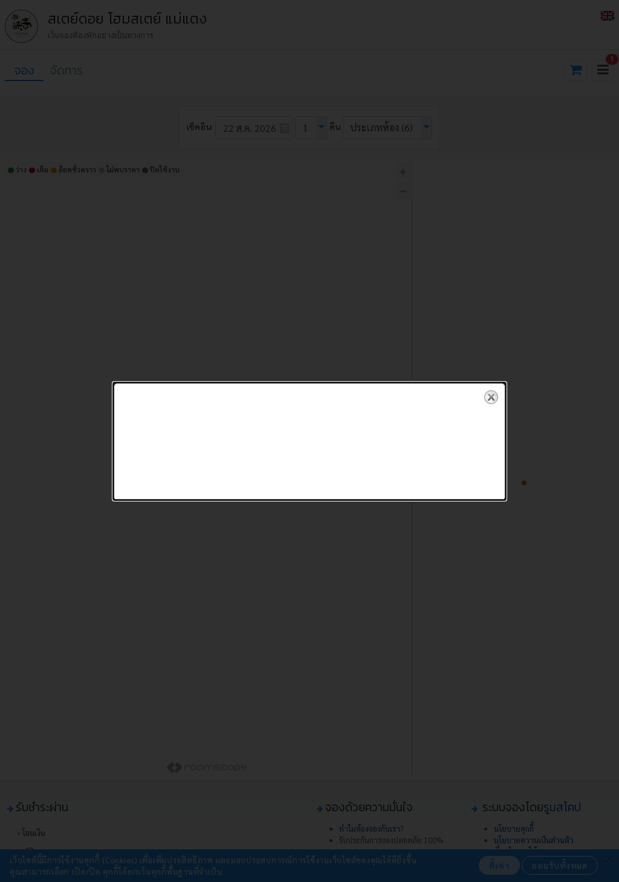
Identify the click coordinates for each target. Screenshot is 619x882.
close (491, 397)
